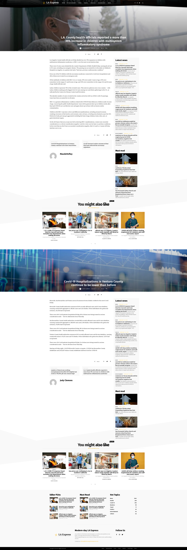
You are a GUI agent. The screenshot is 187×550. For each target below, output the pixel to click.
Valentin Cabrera (106, 238)
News (116, 63)
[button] (143, 3)
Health (82, 31)
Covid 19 (117, 105)
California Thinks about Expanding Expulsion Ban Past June (125, 169)
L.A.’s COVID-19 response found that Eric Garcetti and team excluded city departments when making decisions (54, 233)
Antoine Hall (80, 237)
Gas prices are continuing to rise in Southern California (80, 231)
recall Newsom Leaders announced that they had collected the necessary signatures (95, 145)
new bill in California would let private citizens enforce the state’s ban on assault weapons (126, 123)
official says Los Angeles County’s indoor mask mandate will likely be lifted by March (126, 95)
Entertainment (119, 133)
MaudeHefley (86, 48)
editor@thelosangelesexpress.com (89, 541)
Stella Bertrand (133, 238)
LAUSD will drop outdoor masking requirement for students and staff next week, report (126, 109)
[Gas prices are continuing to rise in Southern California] (80, 220)
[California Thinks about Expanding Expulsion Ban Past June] (126, 158)
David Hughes (54, 240)
